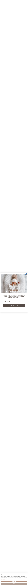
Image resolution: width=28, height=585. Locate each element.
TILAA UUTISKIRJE (14, 305)
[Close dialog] (26, 274)
